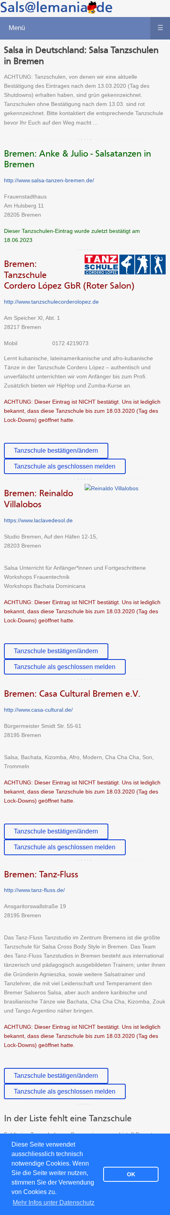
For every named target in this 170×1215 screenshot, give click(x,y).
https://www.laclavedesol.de (38, 520)
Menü (86, 28)
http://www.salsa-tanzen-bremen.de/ (49, 180)
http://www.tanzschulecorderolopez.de (51, 302)
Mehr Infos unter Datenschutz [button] (53, 1202)
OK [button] (131, 1174)
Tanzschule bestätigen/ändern (56, 450)
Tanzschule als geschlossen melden (64, 466)
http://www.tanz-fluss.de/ (34, 890)
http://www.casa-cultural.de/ (38, 710)
